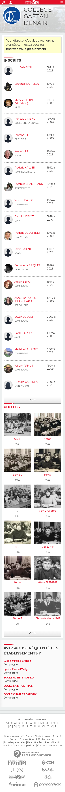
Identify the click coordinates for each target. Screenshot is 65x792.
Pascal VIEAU (22, 151)
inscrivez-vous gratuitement (26, 49)
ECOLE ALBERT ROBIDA (19, 677)
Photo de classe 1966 (47, 618)
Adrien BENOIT (23, 281)
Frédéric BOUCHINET (27, 232)
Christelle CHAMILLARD (28, 184)
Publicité (57, 736)
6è (17, 510)
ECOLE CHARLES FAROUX (20, 694)
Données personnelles (14, 742)
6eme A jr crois (47, 510)
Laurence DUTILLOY (26, 83)
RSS (38, 739)
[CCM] (47, 762)
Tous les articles (27, 739)
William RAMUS (23, 365)
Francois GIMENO (25, 118)
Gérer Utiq (56, 742)
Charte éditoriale (42, 736)
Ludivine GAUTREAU (26, 382)
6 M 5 (17, 438)
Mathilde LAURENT (26, 349)
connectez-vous (28, 44)
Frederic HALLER (24, 167)
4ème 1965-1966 (47, 582)
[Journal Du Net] (17, 770)
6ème (17, 582)
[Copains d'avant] (17, 777)
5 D (17, 546)
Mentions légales (11, 745)
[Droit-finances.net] (47, 770)
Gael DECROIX (23, 333)
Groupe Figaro (28, 745)
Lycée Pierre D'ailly (16, 669)
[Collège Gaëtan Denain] (12, 15)
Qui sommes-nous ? (13, 736)
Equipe (29, 736)
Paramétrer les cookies (38, 742)
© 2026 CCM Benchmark (49, 745)
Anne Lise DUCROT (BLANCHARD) (26, 299)
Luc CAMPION (23, 67)
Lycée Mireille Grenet (17, 661)
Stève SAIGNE (23, 249)
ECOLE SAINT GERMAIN (18, 685)
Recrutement (48, 739)
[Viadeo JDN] (47, 777)
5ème (47, 474)
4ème (47, 438)
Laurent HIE (21, 135)
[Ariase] (17, 784)
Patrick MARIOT (24, 216)
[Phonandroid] (47, 784)
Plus (32, 400)
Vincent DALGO (23, 200)
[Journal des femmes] (17, 762)
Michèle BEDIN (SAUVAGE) (23, 101)
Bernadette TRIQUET (27, 265)
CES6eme (48, 546)
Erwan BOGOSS (23, 316)
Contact (14, 739)
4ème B (17, 618)
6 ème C (17, 474)
